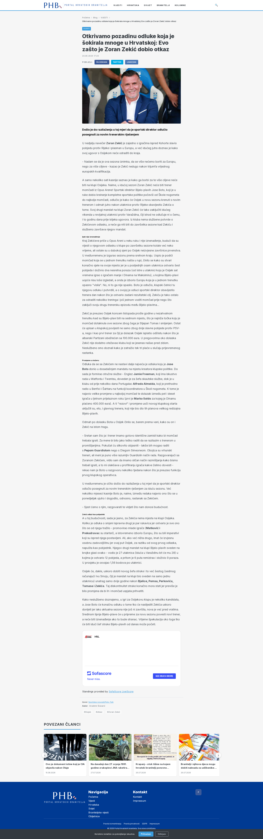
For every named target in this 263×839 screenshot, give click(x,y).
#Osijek (87, 712)
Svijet (91, 808)
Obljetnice (94, 816)
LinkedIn (131, 62)
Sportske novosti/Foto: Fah (101, 702)
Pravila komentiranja (112, 824)
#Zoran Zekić (113, 712)
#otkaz (99, 712)
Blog (95, 17)
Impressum (139, 800)
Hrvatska (93, 804)
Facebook (101, 62)
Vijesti (91, 800)
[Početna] (75, 5)
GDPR (144, 824)
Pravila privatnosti (132, 824)
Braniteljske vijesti (98, 812)
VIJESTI (104, 17)
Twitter (117, 62)
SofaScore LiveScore (121, 691)
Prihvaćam (146, 834)
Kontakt (137, 796)
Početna (86, 17)
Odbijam (162, 834)
